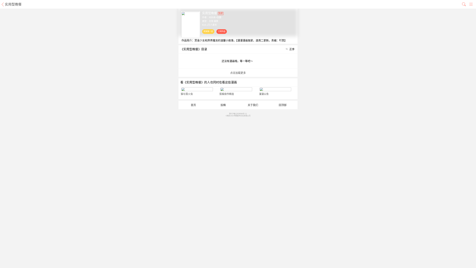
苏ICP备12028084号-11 (238, 114)
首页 (193, 104)
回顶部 (283, 104)
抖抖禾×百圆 (215, 17)
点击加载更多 (238, 72)
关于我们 (253, 104)
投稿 (223, 104)
